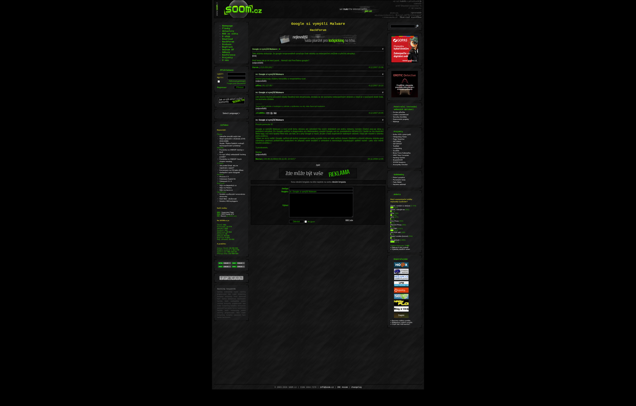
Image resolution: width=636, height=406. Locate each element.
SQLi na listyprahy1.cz (228, 185)
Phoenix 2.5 (224, 177)
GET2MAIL (397, 141)
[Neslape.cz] (401, 279)
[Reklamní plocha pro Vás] (318, 177)
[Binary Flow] (401, 305)
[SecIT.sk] (401, 298)
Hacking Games (399, 157)
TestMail (396, 146)
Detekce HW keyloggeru (228, 201)
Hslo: (220, 77)
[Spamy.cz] (401, 292)
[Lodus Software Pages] (401, 286)
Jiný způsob (394, 240)
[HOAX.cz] (401, 267)
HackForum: (221, 192)
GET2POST (397, 144)
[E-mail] (268, 113)
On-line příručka (399, 112)
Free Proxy (394, 221)
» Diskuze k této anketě (399, 247)
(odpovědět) (257, 63)
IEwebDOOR (398, 160)
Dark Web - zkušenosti (228, 199)
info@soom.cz (327, 387)
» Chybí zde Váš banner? (400, 324)
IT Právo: (220, 163)
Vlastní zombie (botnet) (399, 236)
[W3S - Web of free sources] (401, 317)
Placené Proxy (395, 225)
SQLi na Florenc (225, 188)
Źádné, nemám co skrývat (400, 206)
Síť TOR (393, 228)
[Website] (271, 113)
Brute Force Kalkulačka (402, 153)
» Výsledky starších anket (400, 249)
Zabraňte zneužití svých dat (230, 136)
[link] (254, 56)
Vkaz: (285, 205)
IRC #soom (342, 387)
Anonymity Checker (400, 164)
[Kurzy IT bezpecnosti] (404, 62)
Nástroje (396, 121)
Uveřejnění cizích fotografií (229, 172)
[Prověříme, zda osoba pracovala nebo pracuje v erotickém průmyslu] (404, 96)
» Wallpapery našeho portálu (401, 322)
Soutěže (396, 151)
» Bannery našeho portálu (400, 320)
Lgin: (220, 74)
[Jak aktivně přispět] (231, 103)
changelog (356, 387)
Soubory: (220, 174)
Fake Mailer (397, 182)
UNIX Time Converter (401, 155)
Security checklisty (400, 117)
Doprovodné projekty (401, 119)
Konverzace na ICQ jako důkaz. (231, 170)
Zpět (318, 165)
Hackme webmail (399, 184)
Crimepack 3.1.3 (225, 181)
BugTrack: (221, 183)
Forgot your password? (236, 83)
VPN (392, 213)
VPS (392, 217)
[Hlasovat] (391, 208)
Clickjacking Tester (400, 137)
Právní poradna (399, 177)
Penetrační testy (399, 180)
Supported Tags (227, 212)
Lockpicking (397, 148)
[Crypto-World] (401, 273)
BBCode (349, 220)
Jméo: (285, 188)
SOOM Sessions (399, 162)
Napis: (285, 191)
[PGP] (275, 113)
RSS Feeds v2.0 (227, 214)
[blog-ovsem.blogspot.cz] (401, 311)
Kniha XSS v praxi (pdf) (402, 134)
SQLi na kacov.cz (226, 190)
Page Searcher (398, 139)
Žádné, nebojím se (397, 209)
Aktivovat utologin (237, 81)
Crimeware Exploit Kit (227, 179)
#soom (223, 216)
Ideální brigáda (339, 182)
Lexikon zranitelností (401, 114)
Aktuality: (220, 148)
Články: (220, 134)
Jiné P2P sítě (395, 232)
